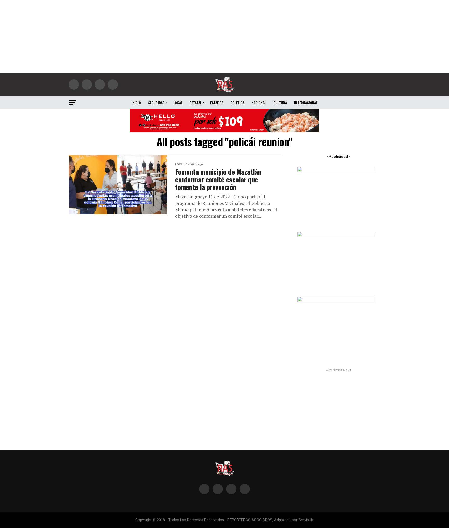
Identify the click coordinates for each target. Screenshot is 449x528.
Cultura (280, 102)
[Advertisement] (224, 36)
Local (177, 102)
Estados (216, 102)
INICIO (136, 102)
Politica (237, 102)
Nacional (259, 102)
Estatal (196, 102)
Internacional (306, 102)
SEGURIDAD (156, 102)
